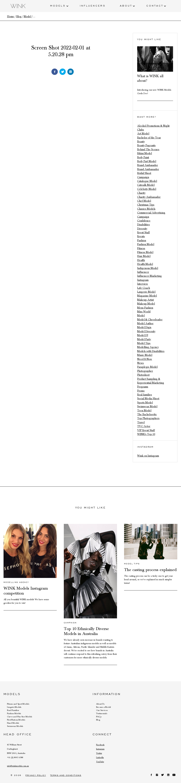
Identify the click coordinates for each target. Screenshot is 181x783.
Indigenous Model (147, 268)
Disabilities (143, 224)
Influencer (143, 272)
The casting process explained (150, 569)
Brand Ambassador (148, 169)
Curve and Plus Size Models (19, 716)
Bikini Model (144, 153)
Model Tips (143, 343)
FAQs (98, 716)
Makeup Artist (145, 299)
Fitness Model (145, 252)
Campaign (143, 177)
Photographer (145, 371)
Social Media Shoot (148, 398)
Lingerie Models (14, 707)
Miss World (143, 311)
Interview (142, 283)
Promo (141, 390)
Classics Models (146, 208)
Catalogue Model (147, 181)
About (126, 5)
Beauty (141, 141)
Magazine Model (147, 295)
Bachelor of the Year (149, 137)
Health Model (145, 264)
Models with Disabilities (150, 351)
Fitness (141, 248)
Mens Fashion (145, 307)
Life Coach (143, 287)
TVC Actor (143, 426)
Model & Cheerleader (149, 319)
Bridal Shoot (144, 173)
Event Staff (143, 232)
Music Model (144, 355)
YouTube (100, 761)
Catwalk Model (145, 185)
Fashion (141, 240)
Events (141, 236)
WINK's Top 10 (146, 434)
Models (58, 5)
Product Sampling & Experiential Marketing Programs (150, 382)
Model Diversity (146, 331)
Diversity (142, 228)
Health (141, 260)
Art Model (143, 133)
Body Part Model (146, 161)
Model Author (145, 323)
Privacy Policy (35, 775)
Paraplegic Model (147, 366)
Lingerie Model (146, 291)
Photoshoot (143, 374)
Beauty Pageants (146, 145)
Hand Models (13, 723)
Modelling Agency (148, 347)
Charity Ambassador (148, 197)
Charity (141, 192)
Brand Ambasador (147, 165)
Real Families (13, 710)
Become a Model (103, 707)
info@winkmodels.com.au (18, 766)
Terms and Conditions (65, 775)
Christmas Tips (145, 204)
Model (141, 315)
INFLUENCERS (93, 5)
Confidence (143, 220)
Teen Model (144, 410)
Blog (98, 720)
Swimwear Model (147, 406)
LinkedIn (100, 757)
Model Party (144, 339)
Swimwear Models (15, 726)
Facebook (100, 744)
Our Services (102, 710)
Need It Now (144, 359)
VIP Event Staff (146, 430)
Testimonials (101, 713)
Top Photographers (148, 418)
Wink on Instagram (148, 455)
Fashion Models (14, 713)
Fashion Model (145, 244)
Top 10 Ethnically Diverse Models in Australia (86, 631)
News (140, 363)
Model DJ (142, 335)
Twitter (99, 753)
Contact (154, 5)
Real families (144, 394)
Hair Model (143, 256)
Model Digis (144, 327)
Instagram (142, 280)
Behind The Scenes (148, 149)
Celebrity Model (146, 189)
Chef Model (144, 200)
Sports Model (145, 402)
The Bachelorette (147, 414)
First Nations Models (16, 720)
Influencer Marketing (149, 275)
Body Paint (143, 157)
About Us (100, 704)
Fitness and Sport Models (18, 704)
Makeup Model (146, 303)
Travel (141, 422)
